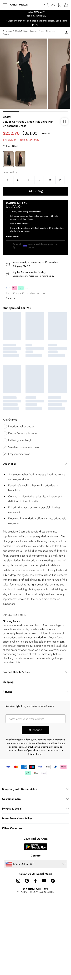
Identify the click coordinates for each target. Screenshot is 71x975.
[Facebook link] (34, 880)
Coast (7, 114)
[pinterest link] (26, 880)
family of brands (15, 746)
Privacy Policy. (45, 753)
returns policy (48, 273)
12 (49, 177)
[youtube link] (43, 880)
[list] (34, 14)
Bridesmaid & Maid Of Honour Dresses (20, 31)
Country (34, 855)
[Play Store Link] (34, 846)
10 (38, 177)
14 (60, 177)
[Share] (64, 33)
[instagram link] (17, 880)
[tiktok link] (51, 880)
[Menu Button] (5, 5)
